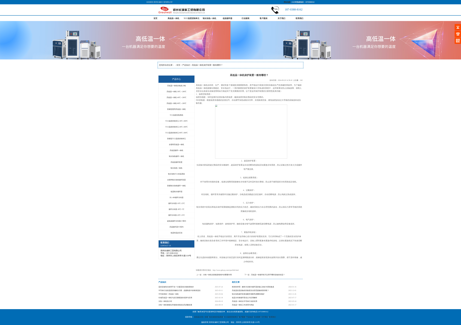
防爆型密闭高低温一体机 (176, 109)
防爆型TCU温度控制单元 (176, 139)
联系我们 (299, 18)
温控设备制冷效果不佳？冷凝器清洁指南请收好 (176, 287)
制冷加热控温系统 (216, 317)
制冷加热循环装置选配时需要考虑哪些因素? (248, 294)
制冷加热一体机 (209, 18)
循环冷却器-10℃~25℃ (176, 203)
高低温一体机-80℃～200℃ (176, 103)
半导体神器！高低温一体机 (168, 294)
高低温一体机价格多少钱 (176, 86)
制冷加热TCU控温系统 (176, 174)
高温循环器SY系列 (176, 227)
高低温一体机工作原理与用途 (243, 305)
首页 (155, 18)
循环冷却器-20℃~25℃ (176, 215)
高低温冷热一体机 (201, 317)
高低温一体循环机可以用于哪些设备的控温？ (268, 275)
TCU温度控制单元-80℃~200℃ (176, 133)
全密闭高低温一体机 (176, 144)
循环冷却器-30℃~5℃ (176, 209)
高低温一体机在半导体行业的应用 (244, 301)
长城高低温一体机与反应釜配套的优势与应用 (175, 298)
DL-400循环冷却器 (176, 197)
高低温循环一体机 (176, 150)
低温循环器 (227, 18)
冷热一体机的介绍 (165, 301)
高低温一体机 (173, 18)
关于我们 (281, 18)
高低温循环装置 (176, 162)
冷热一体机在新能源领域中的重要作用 (217, 275)
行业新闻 (245, 18)
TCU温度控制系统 (176, 115)
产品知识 (186, 65)
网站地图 (287, 2)
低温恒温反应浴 (176, 233)
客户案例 (263, 18)
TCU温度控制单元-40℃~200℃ (176, 127)
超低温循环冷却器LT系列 (176, 221)
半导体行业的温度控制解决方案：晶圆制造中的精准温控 (179, 290)
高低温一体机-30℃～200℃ (176, 91)
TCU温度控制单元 (191, 18)
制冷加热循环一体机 (176, 156)
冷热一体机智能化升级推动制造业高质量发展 (175, 305)
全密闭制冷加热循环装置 (176, 180)
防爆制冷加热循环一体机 (176, 186)
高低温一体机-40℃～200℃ (176, 97)
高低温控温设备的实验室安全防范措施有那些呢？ (250, 290)
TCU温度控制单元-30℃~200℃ (176, 121)
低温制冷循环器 (176, 192)
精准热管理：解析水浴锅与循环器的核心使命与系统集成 (253, 287)
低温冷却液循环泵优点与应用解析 (244, 298)
